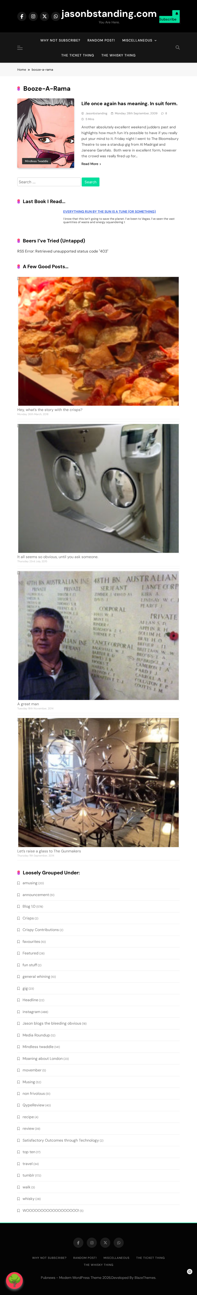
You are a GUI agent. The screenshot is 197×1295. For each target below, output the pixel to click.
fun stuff (30, 964)
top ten (29, 1151)
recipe (28, 1116)
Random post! (101, 40)
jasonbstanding (96, 113)
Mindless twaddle (36, 161)
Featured (30, 953)
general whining (36, 976)
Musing (29, 1081)
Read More (89, 164)
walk (27, 1187)
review (28, 1128)
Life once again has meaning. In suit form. (129, 103)
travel (28, 1163)
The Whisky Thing (118, 55)
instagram (31, 1011)
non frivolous (34, 1093)
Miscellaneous (137, 40)
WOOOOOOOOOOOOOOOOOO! (51, 1210)
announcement (36, 894)
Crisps (28, 918)
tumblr (28, 1175)
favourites (31, 941)
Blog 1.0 (29, 906)
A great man (28, 703)
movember (32, 1070)
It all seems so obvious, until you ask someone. (57, 556)
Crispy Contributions (41, 929)
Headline (30, 999)
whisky (29, 1198)
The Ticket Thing (77, 55)
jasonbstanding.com (109, 13)
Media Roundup (36, 1035)
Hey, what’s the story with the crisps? (49, 409)
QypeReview (33, 1105)
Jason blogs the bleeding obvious (52, 1023)
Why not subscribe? (60, 40)
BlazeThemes (145, 1277)
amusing (30, 882)
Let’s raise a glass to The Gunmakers (49, 851)
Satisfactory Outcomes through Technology (61, 1140)
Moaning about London (43, 1058)
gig (25, 988)
